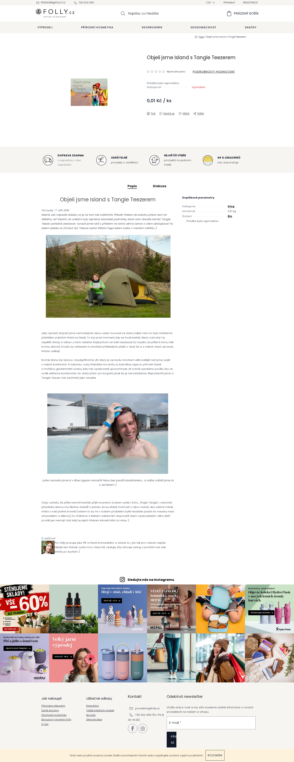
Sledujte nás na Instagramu (151, 580)
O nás (44, 724)
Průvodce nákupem (53, 705)
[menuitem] (45, 27)
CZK (208, 2)
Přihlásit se (173, 740)
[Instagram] (142, 728)
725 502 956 (86, 2)
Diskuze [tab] (159, 186)
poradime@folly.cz (53, 2)
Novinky (91, 715)
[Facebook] (132, 728)
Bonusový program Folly (56, 719)
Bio (230, 216)
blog (231, 206)
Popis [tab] (132, 186)
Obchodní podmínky (54, 715)
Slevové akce (94, 719)
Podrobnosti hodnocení (214, 72)
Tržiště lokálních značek (100, 710)
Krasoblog (92, 705)
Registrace (250, 2)
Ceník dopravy (50, 710)
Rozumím (215, 755)
